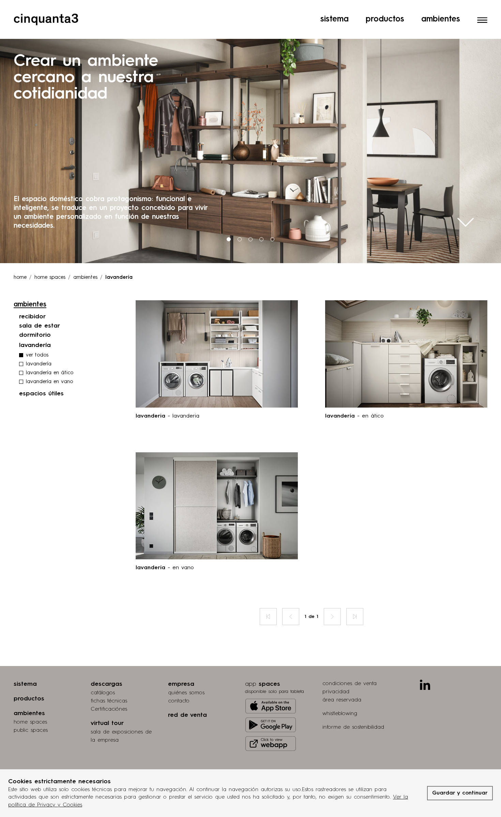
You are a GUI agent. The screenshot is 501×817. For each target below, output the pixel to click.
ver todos (37, 355)
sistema (25, 684)
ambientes (85, 277)
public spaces (31, 730)
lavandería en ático (49, 373)
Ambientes (440, 19)
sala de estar (39, 326)
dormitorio (35, 335)
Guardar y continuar (460, 793)
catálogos (103, 693)
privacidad (335, 692)
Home (20, 277)
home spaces (30, 722)
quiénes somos (186, 693)
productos (29, 699)
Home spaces (49, 277)
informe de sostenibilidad (353, 727)
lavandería (38, 364)
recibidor (32, 317)
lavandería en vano (49, 381)
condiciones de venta (349, 683)
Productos (385, 19)
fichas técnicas (109, 701)
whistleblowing (339, 713)
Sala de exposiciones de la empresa (121, 736)
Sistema (334, 19)
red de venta (187, 715)
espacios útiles (41, 394)
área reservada (341, 700)
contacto (178, 701)
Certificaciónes (109, 709)
